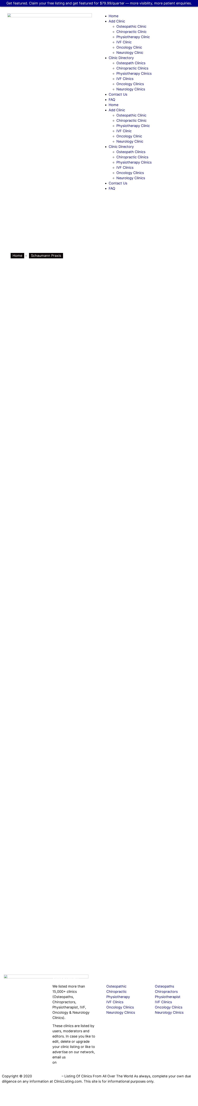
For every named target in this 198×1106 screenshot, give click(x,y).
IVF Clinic (124, 42)
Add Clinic (117, 21)
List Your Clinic (113, 977)
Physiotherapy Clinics (134, 73)
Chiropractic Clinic (131, 32)
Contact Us (118, 94)
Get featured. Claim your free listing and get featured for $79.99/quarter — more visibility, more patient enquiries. (99, 3)
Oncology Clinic (129, 47)
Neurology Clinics (130, 89)
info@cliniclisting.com (29, 1026)
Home (113, 16)
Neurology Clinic (129, 53)
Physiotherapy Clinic (133, 37)
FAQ (112, 100)
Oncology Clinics (130, 84)
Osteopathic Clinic (131, 26)
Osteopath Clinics (130, 63)
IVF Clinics (124, 79)
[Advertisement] (99, 224)
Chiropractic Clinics (132, 68)
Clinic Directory (121, 58)
